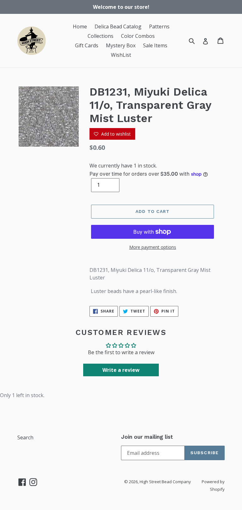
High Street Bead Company (165, 481)
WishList (121, 54)
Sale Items (155, 45)
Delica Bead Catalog (118, 26)
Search (25, 437)
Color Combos (138, 35)
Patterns (159, 26)
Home (80, 26)
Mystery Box (120, 45)
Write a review (121, 369)
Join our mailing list (147, 437)
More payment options (152, 247)
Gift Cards (86, 45)
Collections (100, 35)
